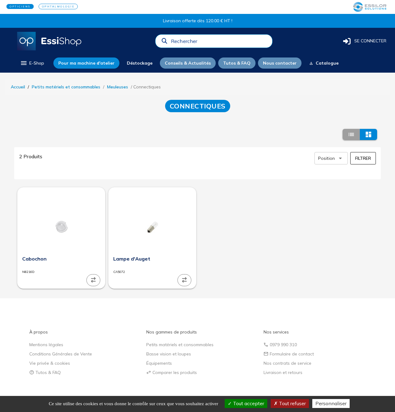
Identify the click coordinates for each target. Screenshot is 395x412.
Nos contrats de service (287, 363)
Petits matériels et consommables (66, 87)
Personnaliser (331, 403)
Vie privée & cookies (49, 363)
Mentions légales (46, 344)
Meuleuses (117, 87)
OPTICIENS (20, 6)
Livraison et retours (283, 372)
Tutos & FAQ (45, 372)
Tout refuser (292, 403)
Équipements (159, 363)
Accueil (18, 87)
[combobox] (219, 42)
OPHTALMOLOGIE (58, 6)
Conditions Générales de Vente (60, 354)
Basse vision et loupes (168, 354)
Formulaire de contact (289, 354)
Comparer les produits (171, 372)
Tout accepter (248, 403)
